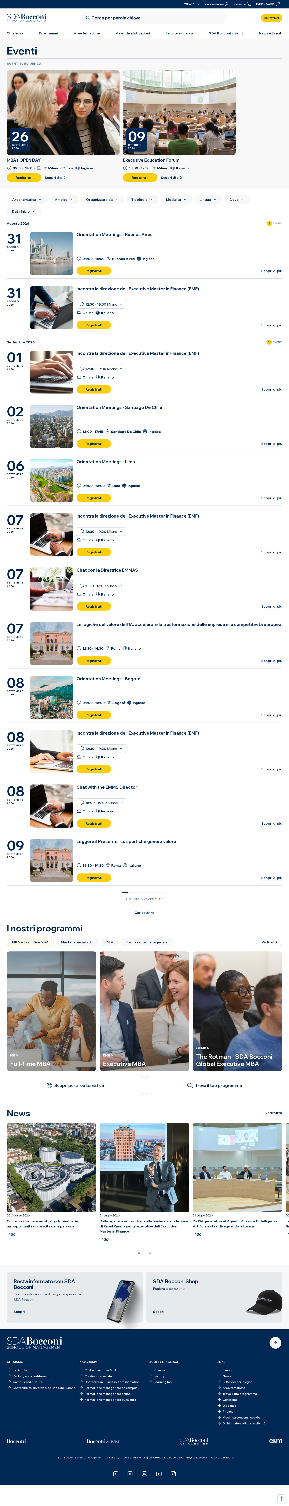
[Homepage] (34, 1343)
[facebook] (115, 1474)
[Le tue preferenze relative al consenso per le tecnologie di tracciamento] (282, 1499)
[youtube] (159, 1474)
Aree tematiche (87, 33)
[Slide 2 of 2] (150, 1253)
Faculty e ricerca (179, 33)
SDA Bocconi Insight (226, 33)
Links (221, 1362)
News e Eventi (270, 33)
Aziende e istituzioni (133, 33)
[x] (130, 1474)
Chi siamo (15, 33)
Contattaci (271, 18)
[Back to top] (275, 1343)
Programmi (48, 33)
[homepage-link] (27, 18)
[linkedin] (144, 1474)
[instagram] (173, 1474)
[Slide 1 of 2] (139, 1253)
